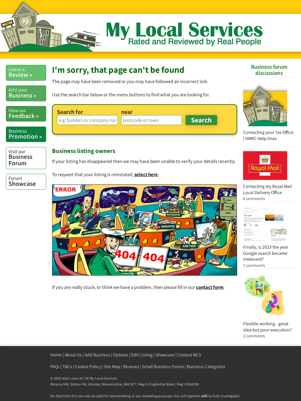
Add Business (97, 355)
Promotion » (25, 133)
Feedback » (24, 113)
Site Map (112, 366)
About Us (73, 355)
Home (56, 355)
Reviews (131, 366)
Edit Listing (142, 355)
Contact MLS (189, 355)
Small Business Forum (163, 366)
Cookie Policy (88, 366)
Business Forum (20, 157)
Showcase (22, 181)
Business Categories (206, 366)
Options (120, 355)
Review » (20, 72)
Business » (22, 92)
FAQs (55, 366)
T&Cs (67, 366)
